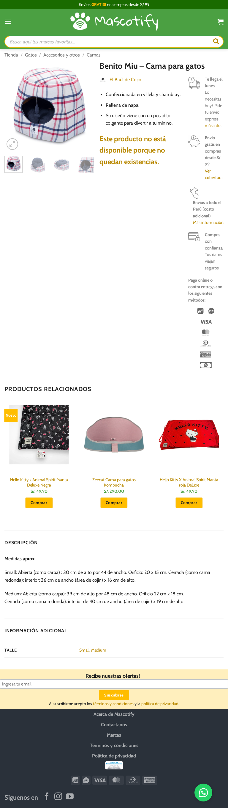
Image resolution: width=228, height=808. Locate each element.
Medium (98, 650)
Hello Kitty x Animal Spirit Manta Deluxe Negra (39, 482)
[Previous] (13, 106)
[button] (8, 21)
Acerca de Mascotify (114, 714)
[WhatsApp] (203, 792)
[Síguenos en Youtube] (70, 797)
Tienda (11, 55)
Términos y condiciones (114, 745)
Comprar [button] (39, 502)
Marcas (114, 735)
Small (84, 650)
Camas (94, 55)
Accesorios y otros (61, 55)
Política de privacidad (114, 756)
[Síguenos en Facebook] (46, 797)
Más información (208, 222)
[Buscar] (216, 42)
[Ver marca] (103, 79)
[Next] (85, 106)
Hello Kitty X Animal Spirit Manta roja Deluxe (189, 482)
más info (213, 125)
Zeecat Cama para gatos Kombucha (114, 482)
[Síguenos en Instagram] (58, 797)
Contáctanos (114, 724)
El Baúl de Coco (125, 79)
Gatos (31, 55)
